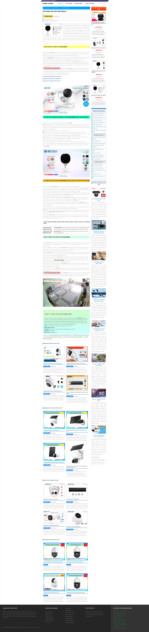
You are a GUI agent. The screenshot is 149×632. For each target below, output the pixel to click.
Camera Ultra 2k (68, 616)
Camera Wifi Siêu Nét (96, 159)
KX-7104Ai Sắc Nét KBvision (72, 499)
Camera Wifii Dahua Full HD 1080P (98, 150)
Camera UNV (48, 622)
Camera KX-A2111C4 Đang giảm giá (51, 525)
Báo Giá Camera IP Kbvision (98, 115)
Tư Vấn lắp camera (89, 3)
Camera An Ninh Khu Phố (119, 615)
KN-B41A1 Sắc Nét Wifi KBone (98, 47)
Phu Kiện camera (78, 3)
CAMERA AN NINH (47, 3)
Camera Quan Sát (47, 8)
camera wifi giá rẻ (69, 618)
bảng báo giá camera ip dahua (98, 122)
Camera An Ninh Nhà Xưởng (120, 611)
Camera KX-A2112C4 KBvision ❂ (73, 526)
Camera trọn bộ (68, 610)
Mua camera (69, 3)
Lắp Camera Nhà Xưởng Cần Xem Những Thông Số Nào (60, 335)
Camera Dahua (48, 615)
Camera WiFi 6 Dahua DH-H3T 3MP (51, 592)
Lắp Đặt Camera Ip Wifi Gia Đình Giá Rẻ (81, 335)
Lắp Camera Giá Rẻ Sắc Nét (98, 168)
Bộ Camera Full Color (96, 174)
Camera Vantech (48, 611)
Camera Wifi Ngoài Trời (65, 8)
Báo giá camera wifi (96, 153)
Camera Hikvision (49, 613)
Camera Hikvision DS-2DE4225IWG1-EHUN (75, 592)
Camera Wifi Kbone (55, 8)
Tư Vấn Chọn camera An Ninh (120, 628)
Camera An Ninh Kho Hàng (120, 620)
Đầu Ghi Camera (117, 617)
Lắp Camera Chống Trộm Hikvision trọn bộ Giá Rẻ (97, 165)
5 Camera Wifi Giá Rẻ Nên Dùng (98, 117)
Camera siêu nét (69, 614)
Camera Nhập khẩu (69, 622)
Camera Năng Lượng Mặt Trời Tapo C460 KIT (53, 462)
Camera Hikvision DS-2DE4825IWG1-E (74, 562)
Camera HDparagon (49, 620)
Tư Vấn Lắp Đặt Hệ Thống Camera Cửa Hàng (52, 337)
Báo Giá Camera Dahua (97, 124)
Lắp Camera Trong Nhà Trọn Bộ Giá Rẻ (98, 171)
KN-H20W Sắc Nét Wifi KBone (54, 11)
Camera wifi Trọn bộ (69, 620)
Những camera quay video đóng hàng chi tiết (98, 127)
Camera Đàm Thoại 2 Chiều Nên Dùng (98, 131)
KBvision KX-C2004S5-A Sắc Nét (50, 499)
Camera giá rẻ (68, 608)
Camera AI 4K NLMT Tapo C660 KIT (51, 430)
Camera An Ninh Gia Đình (119, 622)
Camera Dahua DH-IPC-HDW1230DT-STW (52, 391)
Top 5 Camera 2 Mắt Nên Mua (98, 113)
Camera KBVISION (49, 617)
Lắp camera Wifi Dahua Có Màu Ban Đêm (98, 138)
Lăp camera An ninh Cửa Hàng (120, 624)
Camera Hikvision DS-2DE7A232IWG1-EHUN (53, 562)
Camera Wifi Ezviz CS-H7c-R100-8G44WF (52, 363)
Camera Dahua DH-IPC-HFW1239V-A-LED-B (75, 363)
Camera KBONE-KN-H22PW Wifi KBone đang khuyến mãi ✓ (99, 23)
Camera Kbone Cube (96, 141)
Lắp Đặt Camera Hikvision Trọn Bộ (98, 177)
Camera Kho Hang (69, 612)
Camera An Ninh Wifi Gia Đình (120, 613)
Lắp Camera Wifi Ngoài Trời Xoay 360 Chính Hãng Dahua (98, 156)
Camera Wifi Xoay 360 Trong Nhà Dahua (98, 146)
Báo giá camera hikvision (97, 120)
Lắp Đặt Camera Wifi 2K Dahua (98, 143)
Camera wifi (61, 3)
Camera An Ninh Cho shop (119, 626)
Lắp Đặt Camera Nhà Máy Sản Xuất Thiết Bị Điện (73, 337)
